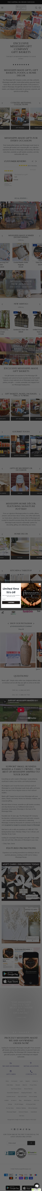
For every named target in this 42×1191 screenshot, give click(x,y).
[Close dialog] (40, 584)
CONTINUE (11, 602)
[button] (37, 1186)
